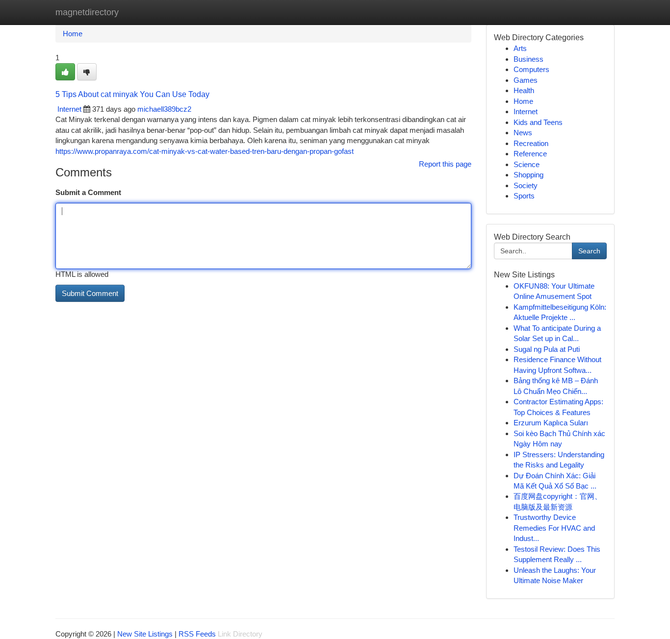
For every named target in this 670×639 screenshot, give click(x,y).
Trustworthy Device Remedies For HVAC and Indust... (554, 527)
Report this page (445, 164)
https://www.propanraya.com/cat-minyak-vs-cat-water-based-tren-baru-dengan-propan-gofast (204, 151)
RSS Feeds (197, 634)
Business (528, 59)
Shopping (528, 175)
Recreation (531, 143)
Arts (520, 48)
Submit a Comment (88, 192)
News (523, 132)
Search (589, 251)
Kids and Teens (538, 122)
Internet (69, 109)
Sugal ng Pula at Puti (547, 349)
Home (72, 33)
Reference (530, 153)
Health (524, 90)
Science (527, 164)
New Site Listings (145, 634)
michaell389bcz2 (164, 109)
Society (526, 185)
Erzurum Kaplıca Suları (551, 422)
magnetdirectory (87, 12)
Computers (531, 69)
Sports (524, 196)
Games (526, 80)
